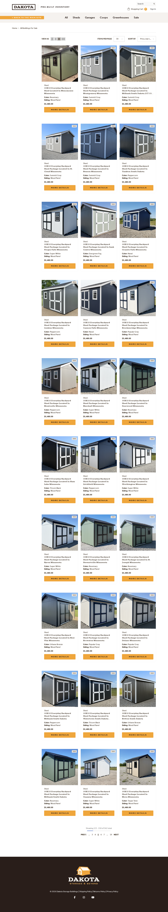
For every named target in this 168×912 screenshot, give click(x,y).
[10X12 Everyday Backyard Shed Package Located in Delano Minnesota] (138, 611)
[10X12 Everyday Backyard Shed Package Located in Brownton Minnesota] (99, 611)
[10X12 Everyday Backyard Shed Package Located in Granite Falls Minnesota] (138, 220)
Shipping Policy (85, 891)
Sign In (153, 9)
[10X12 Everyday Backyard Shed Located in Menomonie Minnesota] (60, 63)
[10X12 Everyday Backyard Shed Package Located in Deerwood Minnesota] (138, 376)
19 (111, 835)
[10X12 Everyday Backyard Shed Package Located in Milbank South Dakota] (60, 689)
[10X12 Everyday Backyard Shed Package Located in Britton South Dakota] (138, 689)
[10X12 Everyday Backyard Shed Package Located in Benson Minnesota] (99, 142)
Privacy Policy (112, 891)
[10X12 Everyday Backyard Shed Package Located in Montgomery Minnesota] (99, 63)
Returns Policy (99, 891)
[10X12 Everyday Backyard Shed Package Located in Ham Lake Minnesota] (60, 454)
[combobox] (144, 4)
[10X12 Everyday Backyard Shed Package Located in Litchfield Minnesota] (99, 454)
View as (45, 39)
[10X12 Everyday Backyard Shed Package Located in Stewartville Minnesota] (99, 532)
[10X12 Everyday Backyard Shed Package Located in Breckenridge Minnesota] (138, 298)
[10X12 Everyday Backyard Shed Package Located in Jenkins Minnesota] (60, 298)
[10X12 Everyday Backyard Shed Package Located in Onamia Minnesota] (99, 767)
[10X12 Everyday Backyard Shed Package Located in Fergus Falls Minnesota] (60, 220)
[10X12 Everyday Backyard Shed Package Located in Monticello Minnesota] (60, 376)
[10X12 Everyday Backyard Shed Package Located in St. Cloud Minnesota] (60, 142)
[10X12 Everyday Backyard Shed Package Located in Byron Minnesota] (60, 532)
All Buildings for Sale (28, 28)
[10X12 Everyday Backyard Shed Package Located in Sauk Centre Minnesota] (99, 220)
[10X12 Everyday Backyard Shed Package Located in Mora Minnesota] (138, 767)
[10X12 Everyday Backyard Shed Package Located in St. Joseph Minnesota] (138, 532)
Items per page (104, 39)
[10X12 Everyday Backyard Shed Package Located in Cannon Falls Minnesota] (99, 298)
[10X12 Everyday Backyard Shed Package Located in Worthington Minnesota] (138, 454)
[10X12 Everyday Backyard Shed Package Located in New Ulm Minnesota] (60, 611)
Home (14, 28)
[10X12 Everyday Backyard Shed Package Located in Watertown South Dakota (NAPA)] (99, 689)
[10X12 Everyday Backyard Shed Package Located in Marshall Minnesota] (99, 376)
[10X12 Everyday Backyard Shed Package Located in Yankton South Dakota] (138, 142)
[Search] (146, 4)
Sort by (132, 39)
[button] (52, 39)
